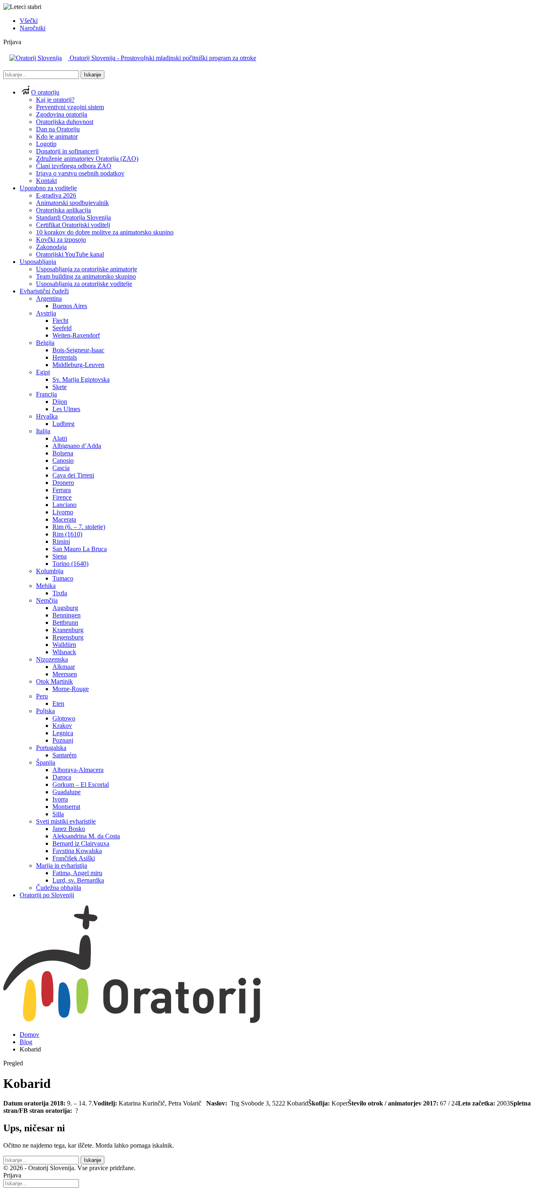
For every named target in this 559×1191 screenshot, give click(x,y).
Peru (42, 696)
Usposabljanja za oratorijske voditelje (84, 283)
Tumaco (62, 578)
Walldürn (64, 644)
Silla (58, 814)
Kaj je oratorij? (55, 99)
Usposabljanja (38, 261)
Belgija (45, 342)
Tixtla (59, 593)
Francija (46, 394)
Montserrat (66, 806)
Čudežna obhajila (58, 887)
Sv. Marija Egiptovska (81, 379)
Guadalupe (66, 791)
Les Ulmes (66, 408)
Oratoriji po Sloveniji (47, 895)
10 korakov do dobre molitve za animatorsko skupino (105, 232)
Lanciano (64, 504)
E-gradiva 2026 (56, 195)
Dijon (59, 401)
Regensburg (67, 637)
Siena (59, 556)
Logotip (46, 143)
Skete (59, 386)
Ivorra (60, 799)
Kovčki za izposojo (61, 239)
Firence (62, 497)
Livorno (62, 512)
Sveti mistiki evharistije (66, 821)
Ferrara (61, 489)
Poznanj (62, 740)
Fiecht (60, 320)
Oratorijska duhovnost (64, 121)
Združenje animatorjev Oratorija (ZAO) (87, 158)
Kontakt (46, 180)
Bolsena (62, 453)
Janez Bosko (68, 828)
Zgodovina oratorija (61, 114)
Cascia (61, 467)
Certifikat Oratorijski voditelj (73, 224)
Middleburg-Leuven (78, 364)
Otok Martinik (54, 681)
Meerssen (64, 674)
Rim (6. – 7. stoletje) (78, 526)
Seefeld (62, 327)
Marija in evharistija (61, 865)
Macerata (64, 519)
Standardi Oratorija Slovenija (73, 217)
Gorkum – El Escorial (80, 784)
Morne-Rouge (70, 688)
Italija (43, 431)
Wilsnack (64, 651)
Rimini (61, 541)
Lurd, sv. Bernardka (78, 880)
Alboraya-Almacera (78, 769)
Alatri (59, 438)
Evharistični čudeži (44, 291)
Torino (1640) (70, 563)
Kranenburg (67, 629)
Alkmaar (63, 666)
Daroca (61, 777)
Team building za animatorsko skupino (86, 276)
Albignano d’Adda (76, 445)
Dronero (63, 482)
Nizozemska (52, 659)
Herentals (64, 357)
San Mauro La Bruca (79, 548)
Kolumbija (49, 570)
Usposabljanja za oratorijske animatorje (86, 269)
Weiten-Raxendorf (76, 335)
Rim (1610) (67, 534)
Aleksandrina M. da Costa (86, 836)
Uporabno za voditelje (48, 188)
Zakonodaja (51, 246)
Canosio (63, 460)
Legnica (62, 732)
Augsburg (65, 607)
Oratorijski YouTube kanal (70, 254)
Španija (45, 762)
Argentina (49, 298)
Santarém (64, 755)
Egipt (43, 372)
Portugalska (51, 747)
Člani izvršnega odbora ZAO (73, 165)
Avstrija (46, 313)
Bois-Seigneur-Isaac (78, 350)
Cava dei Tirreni (73, 475)
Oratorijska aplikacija (63, 210)
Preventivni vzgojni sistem (70, 107)
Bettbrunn (65, 622)
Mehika (46, 585)
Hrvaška (47, 416)
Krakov (62, 725)
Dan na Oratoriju (58, 129)
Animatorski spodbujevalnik (72, 202)
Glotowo (63, 718)
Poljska (45, 710)
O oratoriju (45, 92)
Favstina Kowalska (77, 850)
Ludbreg (63, 423)
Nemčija (47, 600)
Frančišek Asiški (73, 858)
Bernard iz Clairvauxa (80, 843)
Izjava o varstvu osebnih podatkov (80, 173)
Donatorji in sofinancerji (67, 151)
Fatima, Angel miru (77, 872)
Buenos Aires (69, 305)
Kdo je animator (57, 136)
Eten (58, 703)
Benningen (66, 615)
